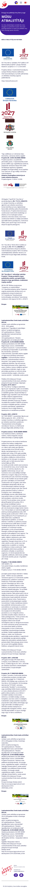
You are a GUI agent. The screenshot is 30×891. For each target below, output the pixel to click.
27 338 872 (15, 871)
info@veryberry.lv (21, 871)
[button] (16, 2)
